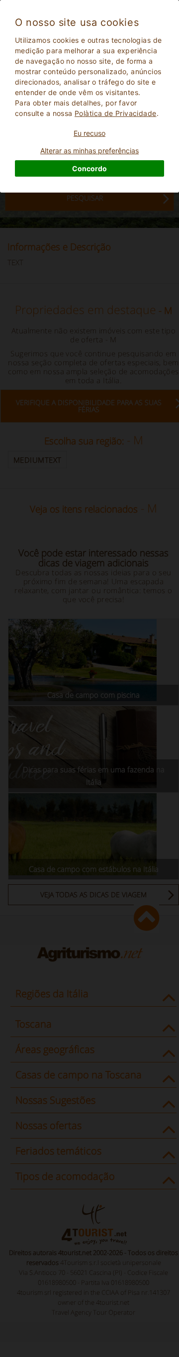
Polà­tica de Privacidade (116, 113)
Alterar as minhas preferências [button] (89, 150)
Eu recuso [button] (89, 133)
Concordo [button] (89, 168)
